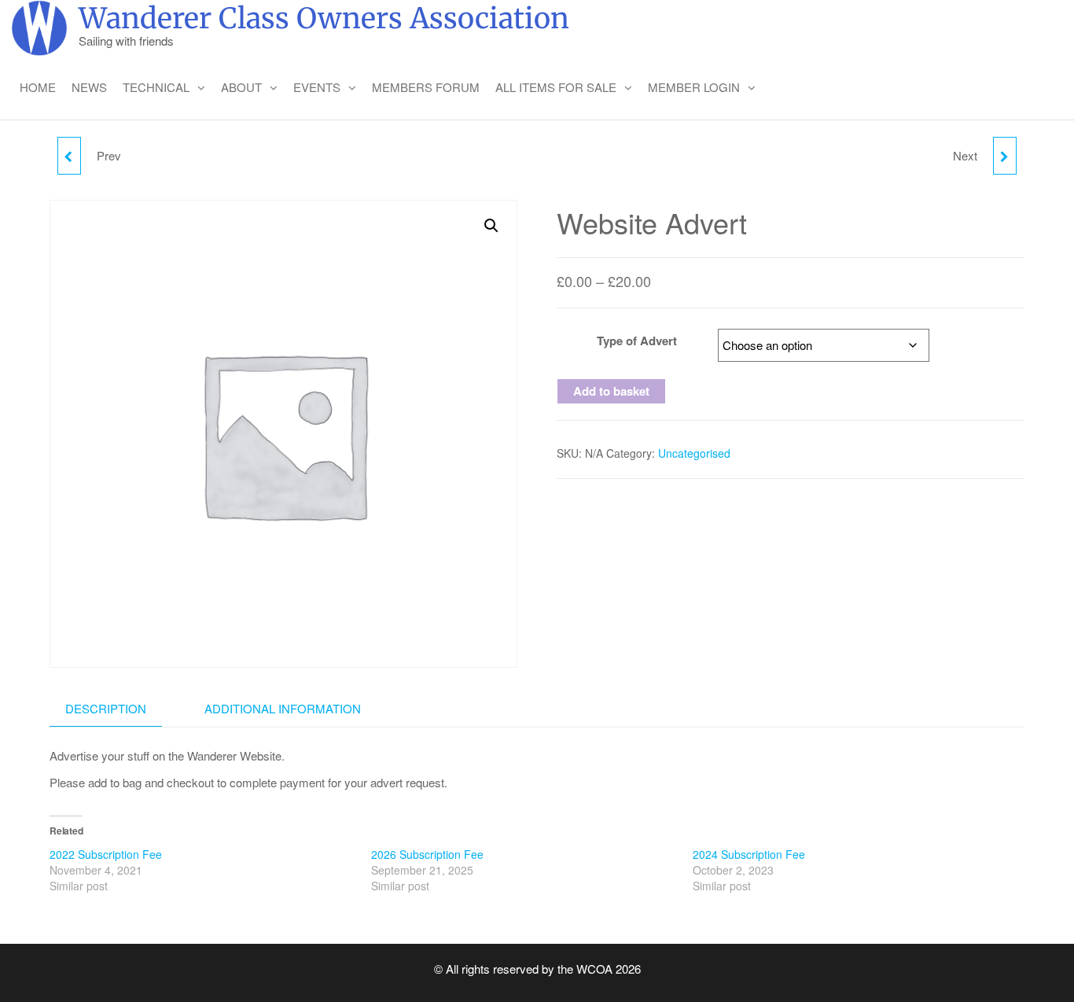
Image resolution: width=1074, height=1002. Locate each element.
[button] (491, 226)
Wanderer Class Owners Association (324, 18)
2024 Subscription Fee (749, 854)
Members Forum (426, 87)
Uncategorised (694, 453)
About (241, 87)
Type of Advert (637, 340)
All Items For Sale (555, 87)
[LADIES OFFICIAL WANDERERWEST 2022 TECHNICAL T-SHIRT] (69, 156)
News (89, 87)
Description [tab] (105, 708)
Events (316, 87)
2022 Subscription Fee (106, 854)
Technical (156, 87)
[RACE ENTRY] (1005, 156)
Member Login (694, 87)
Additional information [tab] (282, 708)
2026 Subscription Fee (427, 854)
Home (38, 87)
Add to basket (611, 391)
